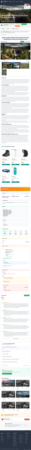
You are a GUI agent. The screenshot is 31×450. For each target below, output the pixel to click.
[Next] (29, 51)
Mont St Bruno (15, 444)
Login (25, 4)
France (8, 438)
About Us (21, 1)
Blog (14, 1)
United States (8, 436)
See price (5, 164)
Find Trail (10, 1)
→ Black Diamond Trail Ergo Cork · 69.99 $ (10, 254)
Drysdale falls (21, 442)
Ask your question (26, 365)
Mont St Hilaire (15, 442)
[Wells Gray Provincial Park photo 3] (25, 65)
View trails (26, 419)
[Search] (25, 3)
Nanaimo (26, 436)
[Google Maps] (26, 193)
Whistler (26, 439)
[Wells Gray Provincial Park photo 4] (4, 72)
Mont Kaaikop (15, 445)
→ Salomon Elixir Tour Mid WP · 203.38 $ (10, 250)
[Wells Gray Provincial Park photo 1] (7, 65)
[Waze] (28, 193)
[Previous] (1, 51)
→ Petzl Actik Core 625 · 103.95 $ (9, 256)
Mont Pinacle (20, 436)
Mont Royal (20, 440)
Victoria (26, 441)
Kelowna (26, 442)
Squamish (26, 438)
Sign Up (28, 4)
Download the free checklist (7, 373)
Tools (17, 1)
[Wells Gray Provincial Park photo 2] (16, 65)
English (28, 3)
